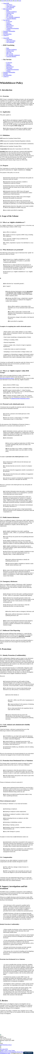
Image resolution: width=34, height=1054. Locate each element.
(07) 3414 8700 (4, 1049)
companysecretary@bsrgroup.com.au (20, 398)
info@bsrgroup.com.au (6, 1044)
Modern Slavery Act (5, 1052)
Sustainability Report (15, 1052)
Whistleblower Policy (5, 1053)
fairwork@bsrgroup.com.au (7, 378)
